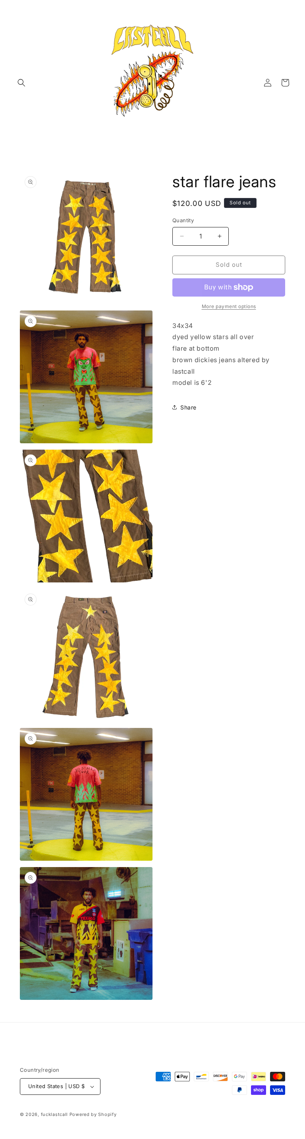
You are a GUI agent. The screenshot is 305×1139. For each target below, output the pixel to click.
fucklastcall (54, 1114)
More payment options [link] (229, 306)
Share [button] (188, 407)
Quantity (183, 220)
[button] (21, 82)
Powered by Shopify (93, 1114)
